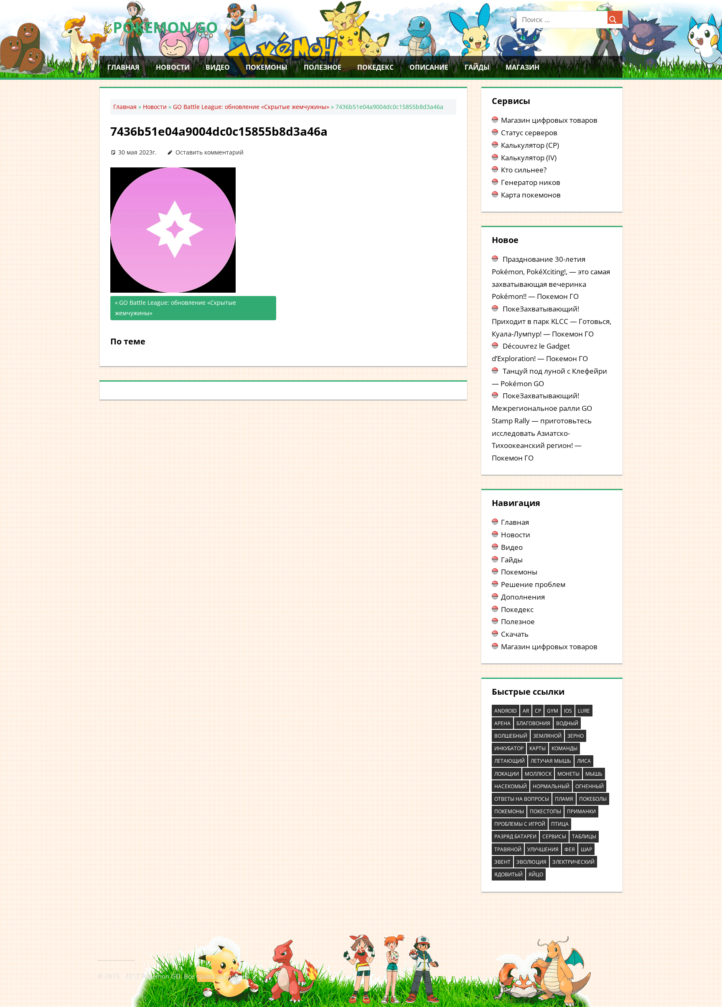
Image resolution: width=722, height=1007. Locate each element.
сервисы (554, 836)
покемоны (509, 811)
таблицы (584, 836)
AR (526, 710)
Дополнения (523, 597)
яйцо (536, 874)
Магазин (522, 67)
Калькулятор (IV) (529, 157)
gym (552, 710)
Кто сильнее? (524, 170)
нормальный (551, 786)
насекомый (510, 786)
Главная (123, 67)
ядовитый (508, 874)
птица (560, 823)
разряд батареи (515, 836)
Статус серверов (529, 132)
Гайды (477, 67)
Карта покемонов (531, 195)
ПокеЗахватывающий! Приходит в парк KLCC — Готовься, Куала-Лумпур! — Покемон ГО (551, 321)
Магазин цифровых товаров (549, 120)
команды (564, 748)
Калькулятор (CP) (530, 145)
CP (538, 710)
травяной (507, 849)
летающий (509, 760)
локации (506, 773)
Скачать (515, 634)
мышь (594, 773)
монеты (568, 773)
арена (502, 723)
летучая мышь (551, 760)
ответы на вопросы (521, 798)
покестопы (545, 811)
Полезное (322, 67)
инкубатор (509, 748)
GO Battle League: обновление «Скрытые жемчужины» (251, 107)
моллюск (538, 773)
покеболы (593, 798)
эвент (502, 861)
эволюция (531, 861)
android (505, 710)
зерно (575, 735)
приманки (581, 811)
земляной (547, 735)
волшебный (510, 735)
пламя (564, 798)
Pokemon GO (165, 27)
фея (569, 849)
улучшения (543, 849)
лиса (584, 760)
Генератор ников (530, 182)
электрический (573, 861)
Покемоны (266, 67)
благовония (533, 723)
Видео (218, 67)
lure (584, 710)
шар (586, 849)
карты (537, 748)
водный (567, 723)
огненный (589, 786)
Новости (173, 67)
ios (568, 710)
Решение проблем (533, 584)
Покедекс (375, 67)
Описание (428, 67)
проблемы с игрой (519, 823)
